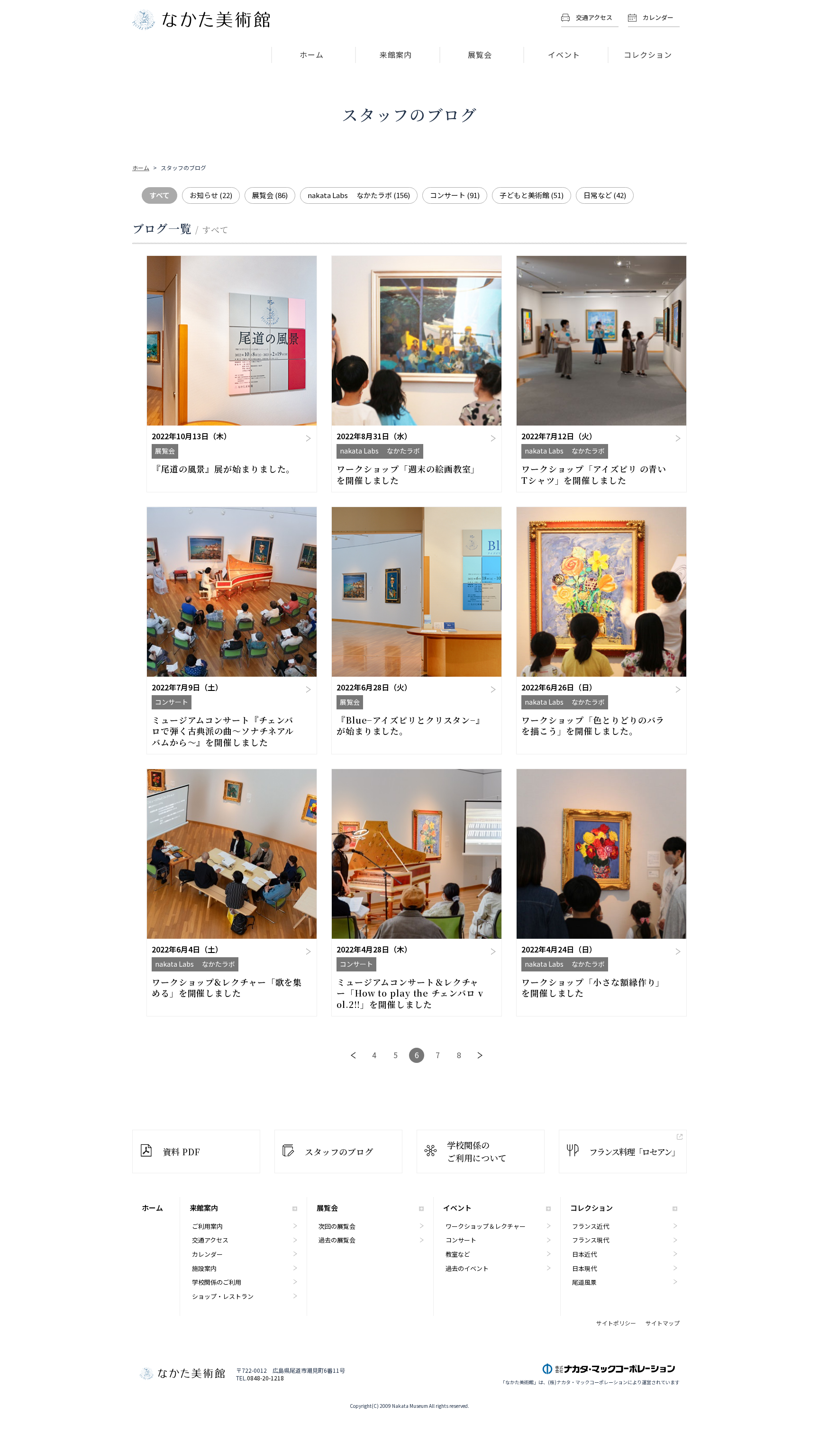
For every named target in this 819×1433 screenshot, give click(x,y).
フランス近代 (590, 1226)
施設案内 (204, 1268)
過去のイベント (467, 1268)
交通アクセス (594, 17)
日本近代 (584, 1254)
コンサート (455, 195)
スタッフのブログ (339, 1151)
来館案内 (396, 54)
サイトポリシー (616, 1323)
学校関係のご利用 (216, 1282)
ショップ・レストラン (223, 1296)
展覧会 (480, 54)
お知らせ (211, 195)
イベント (564, 54)
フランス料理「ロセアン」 (634, 1151)
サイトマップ (663, 1323)
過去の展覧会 (336, 1239)
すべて (159, 195)
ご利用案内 (207, 1226)
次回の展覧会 (336, 1226)
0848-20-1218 (265, 1378)
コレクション (648, 54)
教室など (458, 1254)
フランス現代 (590, 1239)
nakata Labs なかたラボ (359, 195)
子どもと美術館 (532, 195)
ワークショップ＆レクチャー (486, 1226)
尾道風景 (584, 1282)
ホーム (312, 54)
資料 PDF (181, 1151)
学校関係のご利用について (477, 1151)
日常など (604, 195)
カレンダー (658, 17)
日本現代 (584, 1268)
